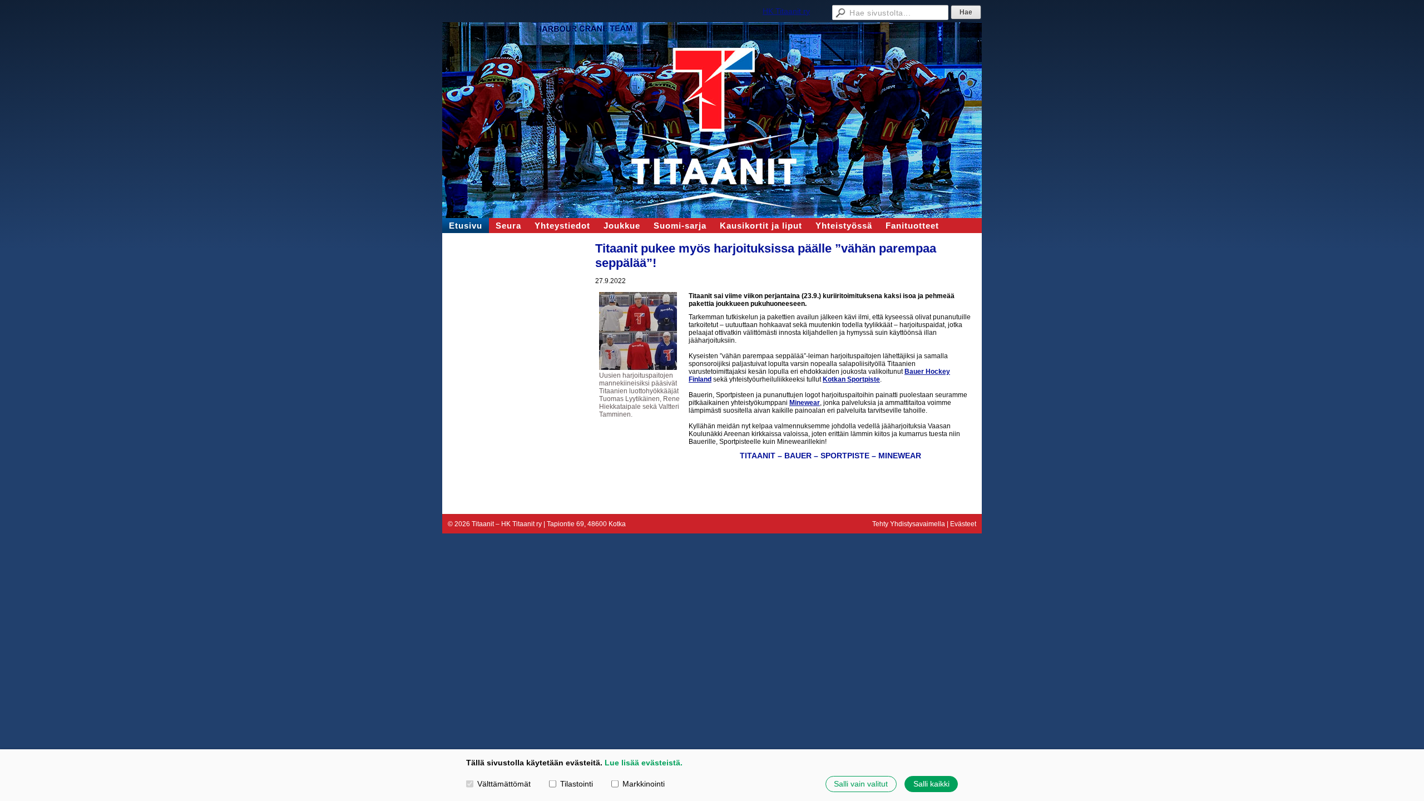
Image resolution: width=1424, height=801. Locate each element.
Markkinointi (643, 783)
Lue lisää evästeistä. (644, 762)
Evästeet (963, 524)
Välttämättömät (504, 783)
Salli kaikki (931, 783)
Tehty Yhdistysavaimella (908, 524)
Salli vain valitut (861, 783)
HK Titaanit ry (786, 11)
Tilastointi (576, 783)
